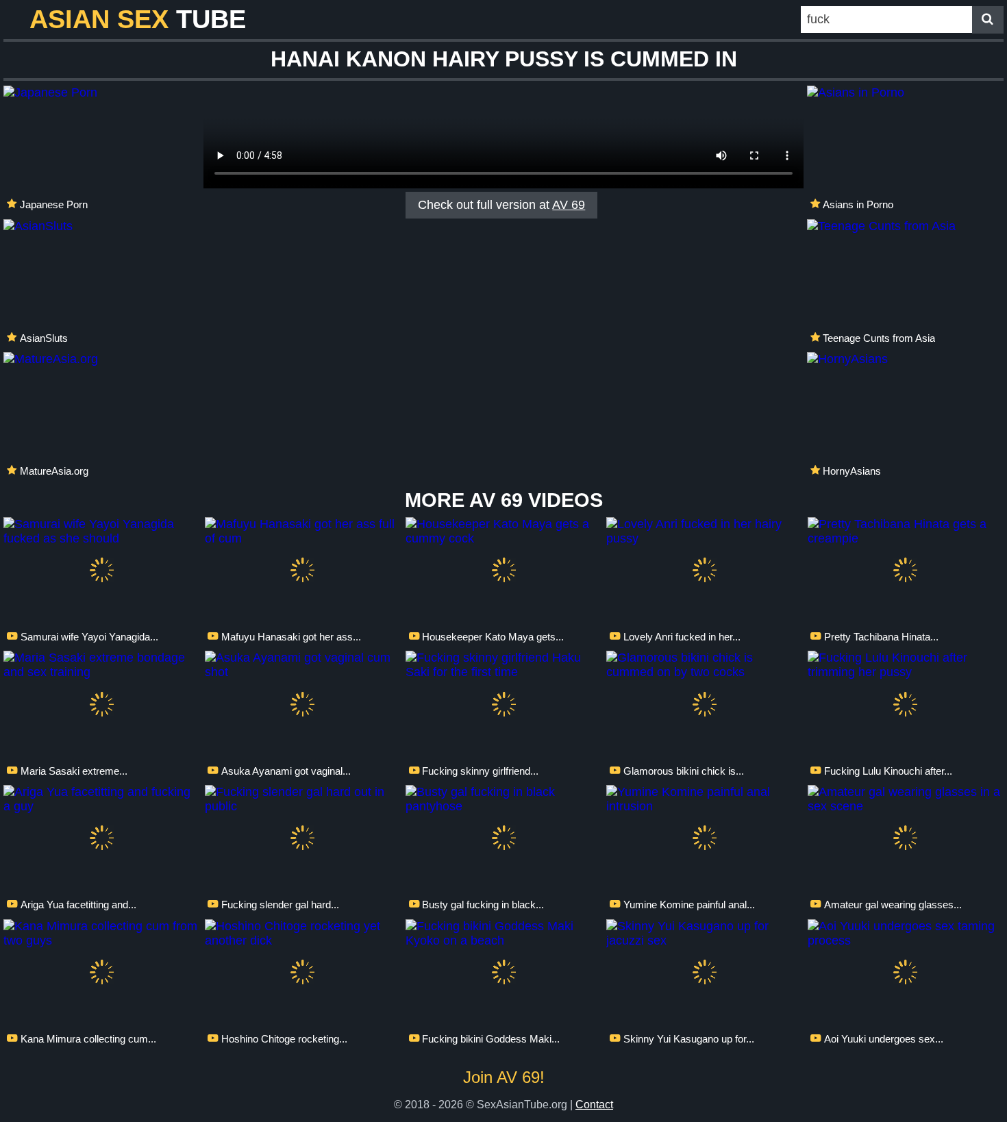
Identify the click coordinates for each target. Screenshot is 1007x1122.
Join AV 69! (504, 1077)
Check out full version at (501, 205)
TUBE (137, 19)
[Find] (988, 20)
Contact (594, 1104)
